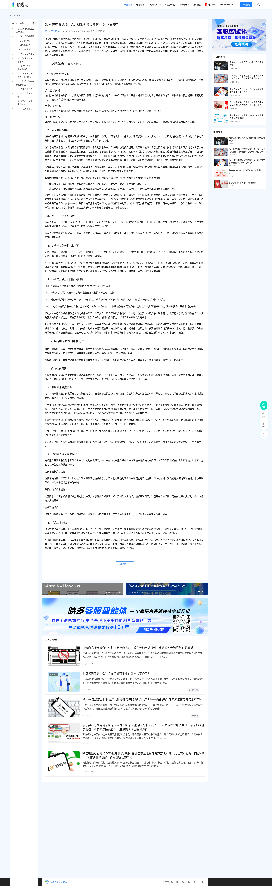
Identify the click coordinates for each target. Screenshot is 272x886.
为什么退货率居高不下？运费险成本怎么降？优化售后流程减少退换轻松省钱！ (246, 105)
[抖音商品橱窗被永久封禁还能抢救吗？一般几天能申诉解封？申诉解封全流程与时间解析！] (64, 656)
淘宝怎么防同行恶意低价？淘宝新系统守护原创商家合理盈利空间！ (247, 161)
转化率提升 (193, 690)
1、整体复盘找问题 (25, 36)
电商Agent (154, 4)
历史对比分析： (26, 45)
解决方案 (212, 4)
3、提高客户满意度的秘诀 (25, 102)
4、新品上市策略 (25, 108)
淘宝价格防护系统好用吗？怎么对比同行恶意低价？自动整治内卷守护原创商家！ (246, 78)
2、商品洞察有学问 (25, 54)
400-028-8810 (228, 4)
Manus (195, 716)
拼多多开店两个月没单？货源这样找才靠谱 (247, 171)
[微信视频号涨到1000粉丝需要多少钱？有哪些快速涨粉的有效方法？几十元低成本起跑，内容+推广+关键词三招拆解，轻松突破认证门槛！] (64, 761)
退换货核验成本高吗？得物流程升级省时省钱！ (247, 139)
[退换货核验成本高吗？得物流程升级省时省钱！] (221, 65)
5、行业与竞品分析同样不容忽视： (25, 75)
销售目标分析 (25, 40)
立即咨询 (246, 4)
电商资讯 (140, 4)
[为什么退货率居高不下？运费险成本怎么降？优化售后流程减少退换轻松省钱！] (221, 105)
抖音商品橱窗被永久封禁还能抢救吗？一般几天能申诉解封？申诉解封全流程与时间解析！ (139, 648)
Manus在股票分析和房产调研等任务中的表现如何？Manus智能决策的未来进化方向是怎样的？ (142, 699)
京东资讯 (53, 726)
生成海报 (168, 882)
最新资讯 (128, 4)
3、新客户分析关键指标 (25, 60)
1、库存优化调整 (24, 89)
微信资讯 (53, 754)
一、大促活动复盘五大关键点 (25, 30)
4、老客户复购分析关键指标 (25, 67)
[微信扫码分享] (177, 882)
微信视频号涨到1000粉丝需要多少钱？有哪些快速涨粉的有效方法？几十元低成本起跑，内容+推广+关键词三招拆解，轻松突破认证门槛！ (143, 755)
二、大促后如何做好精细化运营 (25, 83)
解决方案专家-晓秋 (53, 31)
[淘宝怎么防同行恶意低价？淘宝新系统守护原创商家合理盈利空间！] (221, 91)
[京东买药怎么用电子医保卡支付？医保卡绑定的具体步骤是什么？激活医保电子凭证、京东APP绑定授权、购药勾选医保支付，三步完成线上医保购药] (64, 733)
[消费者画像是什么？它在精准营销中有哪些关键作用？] (64, 682)
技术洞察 (197, 4)
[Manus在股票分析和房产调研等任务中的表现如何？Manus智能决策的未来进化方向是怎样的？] (64, 707)
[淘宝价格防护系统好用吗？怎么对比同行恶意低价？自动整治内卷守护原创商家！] (221, 78)
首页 (11, 15)
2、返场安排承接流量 (25, 95)
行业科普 (183, 4)
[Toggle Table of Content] (34, 23)
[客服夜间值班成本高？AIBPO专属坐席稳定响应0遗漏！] (221, 118)
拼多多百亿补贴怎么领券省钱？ (243, 182)
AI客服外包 (170, 4)
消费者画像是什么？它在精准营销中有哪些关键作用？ (116, 673)
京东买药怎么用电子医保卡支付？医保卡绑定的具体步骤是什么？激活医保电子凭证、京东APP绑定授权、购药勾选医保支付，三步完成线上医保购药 (143, 727)
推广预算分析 (25, 49)
